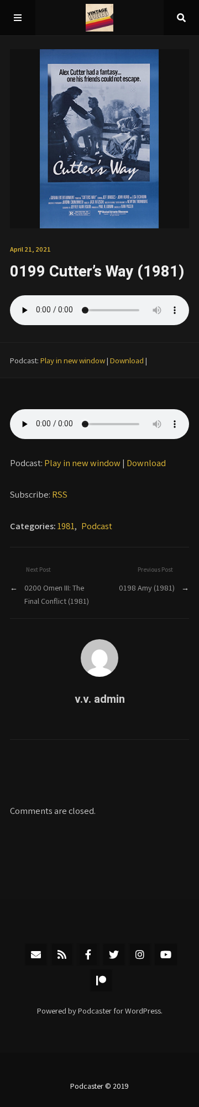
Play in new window (72, 360)
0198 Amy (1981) (147, 587)
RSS (59, 494)
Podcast (96, 526)
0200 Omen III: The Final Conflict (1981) (56, 594)
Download (127, 360)
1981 (66, 526)
